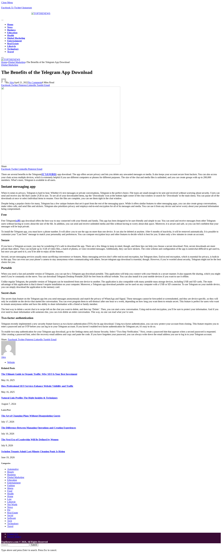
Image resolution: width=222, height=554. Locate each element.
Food (9, 491)
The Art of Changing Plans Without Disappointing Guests (30, 416)
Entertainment (14, 41)
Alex (11, 82)
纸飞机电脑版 (49, 174)
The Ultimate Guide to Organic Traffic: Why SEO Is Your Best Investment (39, 374)
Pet (8, 510)
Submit (34, 545)
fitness (10, 488)
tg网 (18, 220)
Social (10, 515)
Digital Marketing (16, 38)
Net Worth (12, 504)
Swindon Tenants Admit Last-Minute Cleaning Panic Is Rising (33, 451)
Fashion (11, 485)
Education (12, 32)
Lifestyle (11, 46)
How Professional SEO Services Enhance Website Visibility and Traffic (37, 386)
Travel (10, 51)
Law (9, 499)
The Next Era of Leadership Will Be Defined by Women (29, 439)
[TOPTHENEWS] (25, 13)
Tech (9, 521)
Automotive (13, 469)
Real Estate (13, 43)
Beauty (10, 472)
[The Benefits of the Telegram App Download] (60, 163)
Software (11, 518)
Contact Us (12, 534)
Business (11, 30)
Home (10, 24)
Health (10, 35)
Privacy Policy (14, 536)
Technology (13, 49)
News (10, 27)
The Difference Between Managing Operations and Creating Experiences (38, 427)
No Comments (35, 82)
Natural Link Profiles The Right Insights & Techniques (29, 398)
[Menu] (2, 20)
